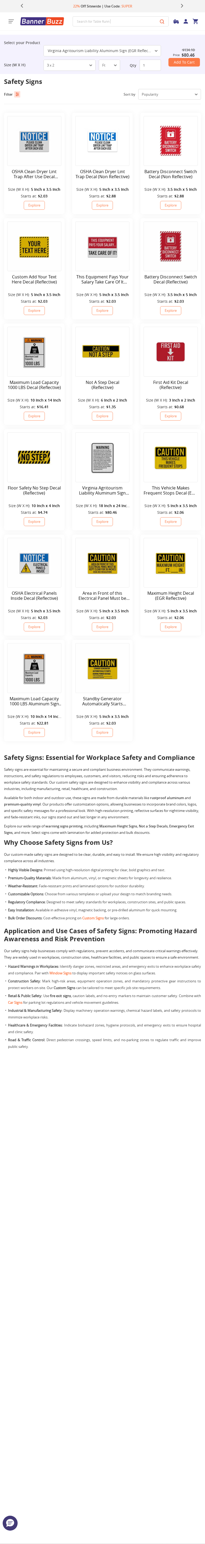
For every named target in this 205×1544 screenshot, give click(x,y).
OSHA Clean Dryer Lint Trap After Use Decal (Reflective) (34, 174)
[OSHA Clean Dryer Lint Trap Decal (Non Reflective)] (102, 141)
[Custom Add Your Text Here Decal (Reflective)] (34, 246)
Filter (8, 94)
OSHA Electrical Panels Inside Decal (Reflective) (34, 596)
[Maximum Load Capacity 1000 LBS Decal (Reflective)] (34, 352)
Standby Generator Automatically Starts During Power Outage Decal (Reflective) (102, 701)
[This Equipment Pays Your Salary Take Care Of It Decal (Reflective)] (102, 246)
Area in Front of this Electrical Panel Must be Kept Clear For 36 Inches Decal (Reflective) (102, 596)
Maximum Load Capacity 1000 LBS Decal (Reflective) (34, 385)
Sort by (129, 94)
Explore (34, 205)
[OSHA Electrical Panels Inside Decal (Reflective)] (34, 563)
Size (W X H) (14, 65)
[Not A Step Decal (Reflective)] (102, 352)
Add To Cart (184, 62)
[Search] (162, 21)
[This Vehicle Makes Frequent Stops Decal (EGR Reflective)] (171, 457)
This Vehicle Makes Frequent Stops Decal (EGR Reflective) (171, 490)
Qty (133, 65)
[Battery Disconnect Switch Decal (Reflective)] (171, 246)
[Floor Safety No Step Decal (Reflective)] (34, 457)
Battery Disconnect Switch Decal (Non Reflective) (170, 174)
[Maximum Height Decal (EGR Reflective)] (171, 563)
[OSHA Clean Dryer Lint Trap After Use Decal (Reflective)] (34, 141)
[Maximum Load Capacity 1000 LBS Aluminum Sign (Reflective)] (34, 668)
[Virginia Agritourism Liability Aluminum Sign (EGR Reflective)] (102, 457)
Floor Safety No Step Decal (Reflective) (34, 490)
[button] (10, 1523)
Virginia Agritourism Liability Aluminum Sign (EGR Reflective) (102, 50)
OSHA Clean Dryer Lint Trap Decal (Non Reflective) (102, 174)
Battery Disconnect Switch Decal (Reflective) (170, 279)
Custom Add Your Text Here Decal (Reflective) (34, 279)
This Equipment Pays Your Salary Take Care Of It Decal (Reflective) (102, 279)
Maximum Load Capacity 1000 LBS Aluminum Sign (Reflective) (34, 701)
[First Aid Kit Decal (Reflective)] (171, 352)
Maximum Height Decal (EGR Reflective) (170, 596)
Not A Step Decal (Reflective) (102, 385)
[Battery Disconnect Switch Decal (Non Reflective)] (171, 141)
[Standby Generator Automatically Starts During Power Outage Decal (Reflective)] (102, 668)
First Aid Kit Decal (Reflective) (170, 385)
